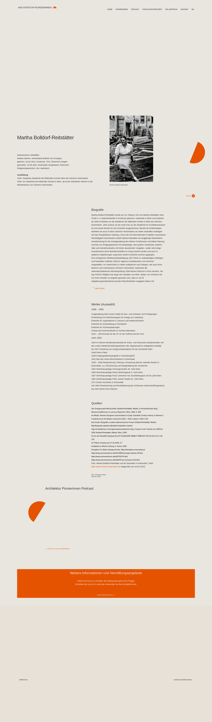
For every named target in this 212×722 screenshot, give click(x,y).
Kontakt (184, 9)
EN (193, 9)
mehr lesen (100, 288)
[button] (193, 195)
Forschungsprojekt (152, 9)
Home (109, 9)
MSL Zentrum (171, 9)
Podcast (135, 9)
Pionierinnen (122, 9)
